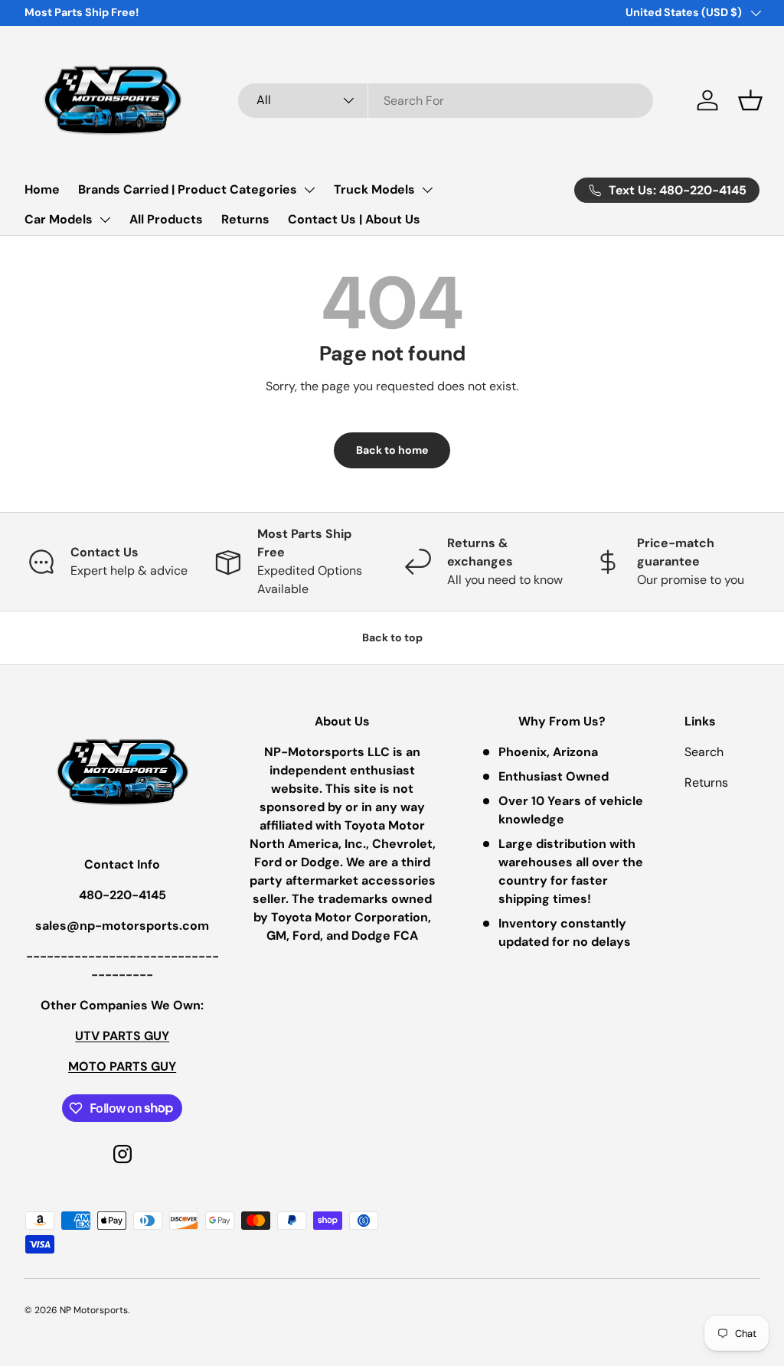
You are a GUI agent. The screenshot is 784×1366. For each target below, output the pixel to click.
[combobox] (446, 100)
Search (704, 752)
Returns (245, 219)
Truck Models (374, 189)
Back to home (392, 450)
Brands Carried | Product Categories (187, 189)
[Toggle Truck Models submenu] (427, 190)
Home (42, 189)
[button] (750, 100)
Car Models (58, 219)
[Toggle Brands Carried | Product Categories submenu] (309, 190)
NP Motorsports (94, 1310)
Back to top (392, 637)
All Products (166, 219)
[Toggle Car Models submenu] (105, 219)
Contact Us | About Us (354, 219)
